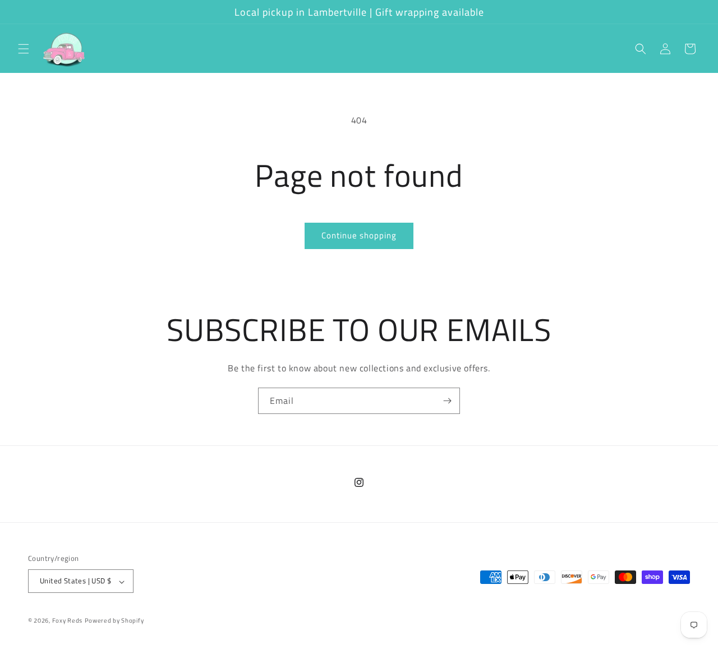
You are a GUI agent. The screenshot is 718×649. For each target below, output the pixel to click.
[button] (23, 48)
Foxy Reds (67, 620)
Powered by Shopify (114, 620)
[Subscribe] (447, 401)
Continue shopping (359, 235)
